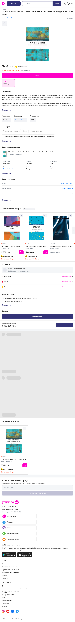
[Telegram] (17, 611)
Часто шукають (7, 600)
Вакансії (4, 575)
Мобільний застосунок (11, 545)
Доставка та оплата (8, 586)
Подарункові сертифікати (11, 592)
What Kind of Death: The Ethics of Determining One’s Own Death (14, 459)
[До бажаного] (4, 23)
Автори (4, 606)
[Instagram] (3, 611)
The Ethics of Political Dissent (10, 246)
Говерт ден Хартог (8, 17)
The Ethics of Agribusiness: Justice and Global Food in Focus (36, 246)
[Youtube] (7, 611)
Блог (3, 597)
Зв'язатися (65, 325)
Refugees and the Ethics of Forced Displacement (61, 246)
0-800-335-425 (9, 326)
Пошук (57, 3)
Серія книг (5, 603)
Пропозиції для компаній (10, 572)
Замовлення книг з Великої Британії (14, 589)
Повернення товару (8, 595)
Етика (4, 9)
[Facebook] (12, 611)
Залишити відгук (37, 316)
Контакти (5, 578)
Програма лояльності (9, 567)
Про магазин (6, 564)
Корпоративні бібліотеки (10, 570)
